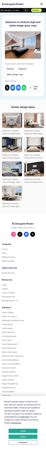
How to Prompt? (8, 293)
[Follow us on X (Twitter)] (32, 234)
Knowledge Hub (8, 297)
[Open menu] (41, 3)
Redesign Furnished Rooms (13, 320)
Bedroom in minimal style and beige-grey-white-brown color (11, 205)
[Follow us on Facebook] (26, 234)
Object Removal (8, 332)
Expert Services (8, 273)
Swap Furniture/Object (11, 364)
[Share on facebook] (18, 88)
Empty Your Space (9, 316)
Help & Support (8, 261)
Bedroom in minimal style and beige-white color (33, 181)
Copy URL (35, 87)
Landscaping (7, 324)
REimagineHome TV (10, 301)
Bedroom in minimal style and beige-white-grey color (11, 181)
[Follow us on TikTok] (19, 234)
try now (36, 10)
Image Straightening (10, 384)
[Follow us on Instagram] (13, 234)
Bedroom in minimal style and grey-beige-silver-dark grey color (11, 156)
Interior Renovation (9, 352)
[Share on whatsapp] (24, 88)
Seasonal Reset (8, 392)
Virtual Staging (8, 312)
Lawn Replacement (9, 344)
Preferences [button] (16, 423)
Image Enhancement (10, 376)
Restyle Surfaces (9, 372)
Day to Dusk (7, 340)
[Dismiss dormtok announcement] (44, 10)
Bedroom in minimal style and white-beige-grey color (11, 132)
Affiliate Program (8, 257)
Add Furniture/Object (10, 360)
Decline (23, 437)
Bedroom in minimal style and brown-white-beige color (34, 156)
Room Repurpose (9, 348)
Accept (23, 431)
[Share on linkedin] (12, 88)
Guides (5, 289)
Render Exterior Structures (12, 356)
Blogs (4, 285)
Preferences (23, 442)
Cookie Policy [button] (25, 417)
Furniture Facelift (8, 368)
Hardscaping (7, 328)
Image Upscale (8, 380)
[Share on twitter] (7, 88)
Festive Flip (6, 395)
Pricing (4, 249)
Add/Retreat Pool (9, 388)
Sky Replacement (9, 336)
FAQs (4, 253)
